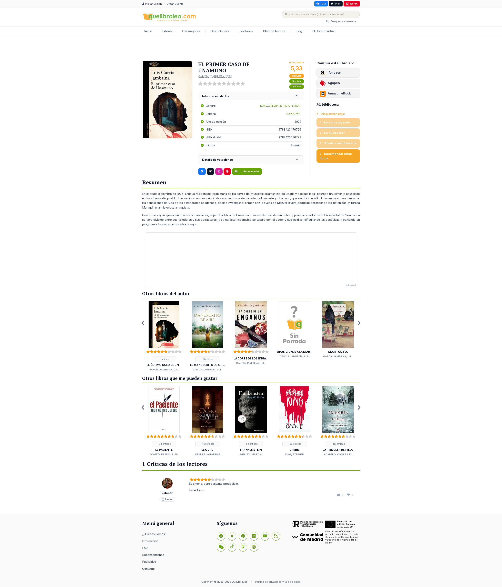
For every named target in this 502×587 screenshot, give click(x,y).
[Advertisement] (251, 49)
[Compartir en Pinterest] (227, 171)
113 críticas (208, 443)
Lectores (246, 31)
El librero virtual (323, 31)
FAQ (145, 548)
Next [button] (359, 322)
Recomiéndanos (153, 555)
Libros (167, 31)
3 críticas (208, 359)
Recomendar (251, 171)
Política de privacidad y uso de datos (278, 581)
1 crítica (164, 359)
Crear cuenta (175, 3)
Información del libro (216, 96)
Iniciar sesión (154, 3)
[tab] (251, 96)
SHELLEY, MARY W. (251, 454)
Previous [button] (143, 322)
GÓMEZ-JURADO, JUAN (164, 454)
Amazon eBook (339, 93)
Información (150, 541)
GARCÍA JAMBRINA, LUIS (215, 76)
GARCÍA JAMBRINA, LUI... (164, 369)
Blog (299, 31)
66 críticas (295, 443)
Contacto (148, 569)
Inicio (148, 31)
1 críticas (296, 86)
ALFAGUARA (293, 113)
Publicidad (149, 561)
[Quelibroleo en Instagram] (219, 171)
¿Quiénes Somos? (154, 534)
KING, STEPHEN (294, 454)
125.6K (354, 3)
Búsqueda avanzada (343, 21)
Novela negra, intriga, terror (280, 105)
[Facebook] (221, 536)
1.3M (323, 3)
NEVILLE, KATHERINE (207, 454)
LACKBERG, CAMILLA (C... (338, 454)
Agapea (334, 83)
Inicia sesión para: (332, 114)
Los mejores (191, 31)
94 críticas (164, 443)
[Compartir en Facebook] (202, 171)
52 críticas (252, 443)
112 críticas (338, 443)
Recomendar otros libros (336, 156)
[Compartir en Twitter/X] (210, 171)
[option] (164, 336)
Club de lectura (274, 31)
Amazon (334, 72)
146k (337, 3)
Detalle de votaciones (217, 159)
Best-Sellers (220, 31)
